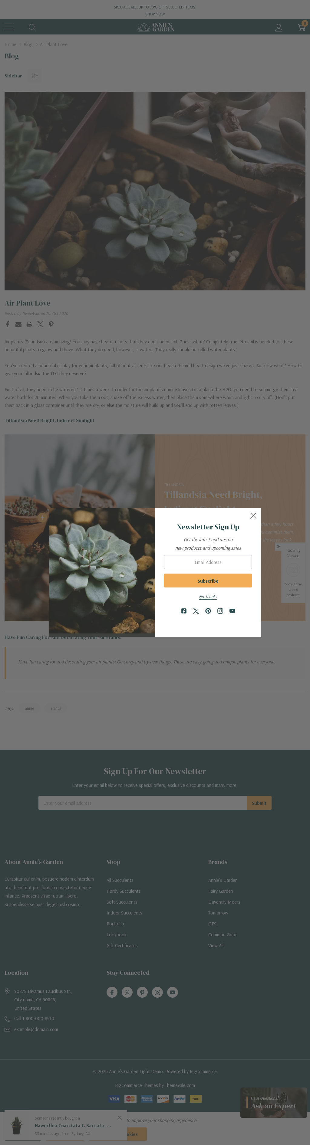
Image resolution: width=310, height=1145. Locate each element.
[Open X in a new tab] (196, 611)
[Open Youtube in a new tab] (232, 611)
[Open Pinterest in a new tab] (208, 611)
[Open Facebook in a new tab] (184, 611)
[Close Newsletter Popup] (253, 516)
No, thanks (208, 596)
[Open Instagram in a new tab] (220, 611)
